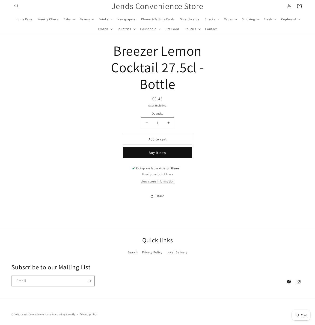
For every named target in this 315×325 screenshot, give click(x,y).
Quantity (157, 113)
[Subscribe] (89, 281)
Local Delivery (176, 252)
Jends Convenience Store (36, 314)
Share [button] (160, 196)
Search (133, 252)
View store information (158, 181)
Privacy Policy (152, 252)
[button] (17, 6)
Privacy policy (88, 314)
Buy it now (157, 152)
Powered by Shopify (63, 314)
